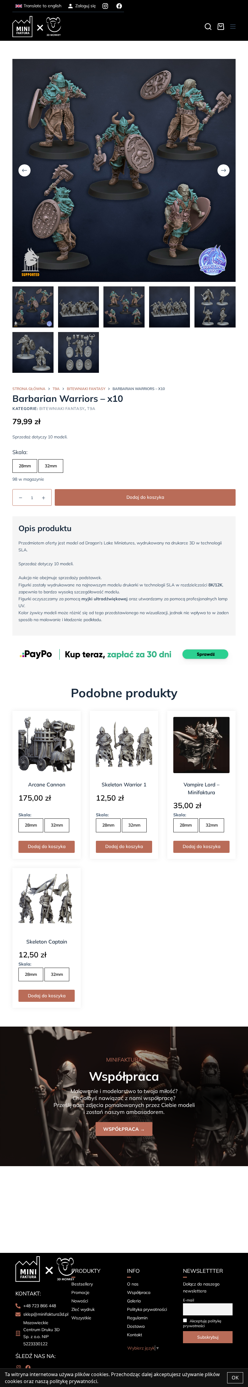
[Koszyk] (220, 26)
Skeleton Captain (46, 941)
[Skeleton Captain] (46, 902)
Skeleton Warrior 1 (124, 784)
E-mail (188, 1300)
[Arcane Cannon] (46, 745)
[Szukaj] (208, 26)
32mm (51, 466)
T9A (91, 408)
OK (235, 1377)
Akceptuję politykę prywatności (202, 1323)
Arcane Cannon (46, 784)
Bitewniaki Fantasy (62, 408)
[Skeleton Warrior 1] (124, 745)
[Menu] (233, 26)
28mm (25, 466)
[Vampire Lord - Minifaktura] (201, 745)
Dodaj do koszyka (145, 497)
